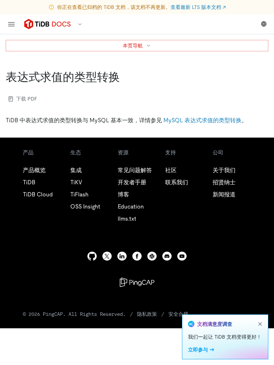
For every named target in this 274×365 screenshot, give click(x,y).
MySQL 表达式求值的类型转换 (202, 120)
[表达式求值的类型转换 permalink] (125, 77)
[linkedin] (122, 256)
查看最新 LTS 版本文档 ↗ (198, 7)
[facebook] (137, 256)
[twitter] (107, 256)
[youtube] (181, 256)
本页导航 (133, 45)
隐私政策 (147, 314)
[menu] (11, 24)
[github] (92, 256)
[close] (260, 324)
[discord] (166, 256)
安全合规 (178, 314)
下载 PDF (26, 99)
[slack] (151, 256)
